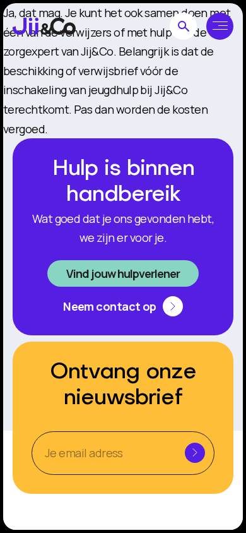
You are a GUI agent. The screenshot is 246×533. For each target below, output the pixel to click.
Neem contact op (109, 306)
